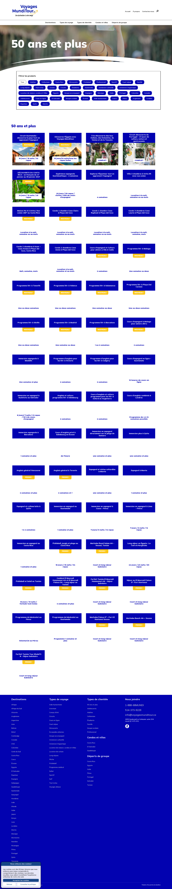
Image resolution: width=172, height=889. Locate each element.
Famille (139, 82)
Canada (147, 93)
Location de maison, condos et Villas (34, 93)
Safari (51, 771)
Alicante (14, 712)
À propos (136, 11)
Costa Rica (59, 82)
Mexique (101, 93)
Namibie (14, 842)
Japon (13, 814)
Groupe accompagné (71, 93)
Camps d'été (54, 712)
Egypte (56, 93)
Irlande (13, 806)
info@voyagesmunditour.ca (140, 714)
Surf (50, 779)
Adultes (33, 82)
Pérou (125, 98)
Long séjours (25, 88)
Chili (13, 744)
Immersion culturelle (106, 88)
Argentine (15, 720)
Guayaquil (14, 795)
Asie (13, 724)
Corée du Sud (16, 752)
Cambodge (15, 736)
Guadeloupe (15, 787)
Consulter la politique (28, 884)
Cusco (114, 98)
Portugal (122, 93)
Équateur (24, 104)
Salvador (90, 781)
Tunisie (52, 88)
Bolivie (13, 728)
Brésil (13, 732)
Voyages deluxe (55, 787)
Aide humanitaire (100, 98)
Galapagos (15, 783)
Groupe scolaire (71, 98)
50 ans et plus (92, 705)
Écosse (85, 98)
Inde (13, 802)
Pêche (51, 759)
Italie (112, 93)
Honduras (14, 799)
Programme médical (56, 767)
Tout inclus (39, 88)
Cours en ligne (41, 98)
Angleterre (137, 98)
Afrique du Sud (16, 709)
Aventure (52, 709)
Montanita (15, 838)
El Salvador (56, 98)
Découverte (73, 82)
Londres (149, 98)
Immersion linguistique (127, 88)
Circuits (63, 88)
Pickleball (87, 82)
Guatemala (89, 88)
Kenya (13, 818)
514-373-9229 (133, 710)
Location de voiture (56, 752)
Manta (45, 104)
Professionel (101, 82)
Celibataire (46, 82)
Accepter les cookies (21, 880)
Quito (35, 104)
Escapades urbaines (56, 732)
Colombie (134, 93)
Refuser (9, 884)
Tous (22, 82)
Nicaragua (15, 846)
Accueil (127, 11)
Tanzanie (14, 861)
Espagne (88, 93)
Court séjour (127, 82)
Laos (13, 822)
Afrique (14, 705)
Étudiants (75, 88)
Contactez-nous (148, 11)
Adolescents (25, 98)
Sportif (114, 82)
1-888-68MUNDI (134, 705)
